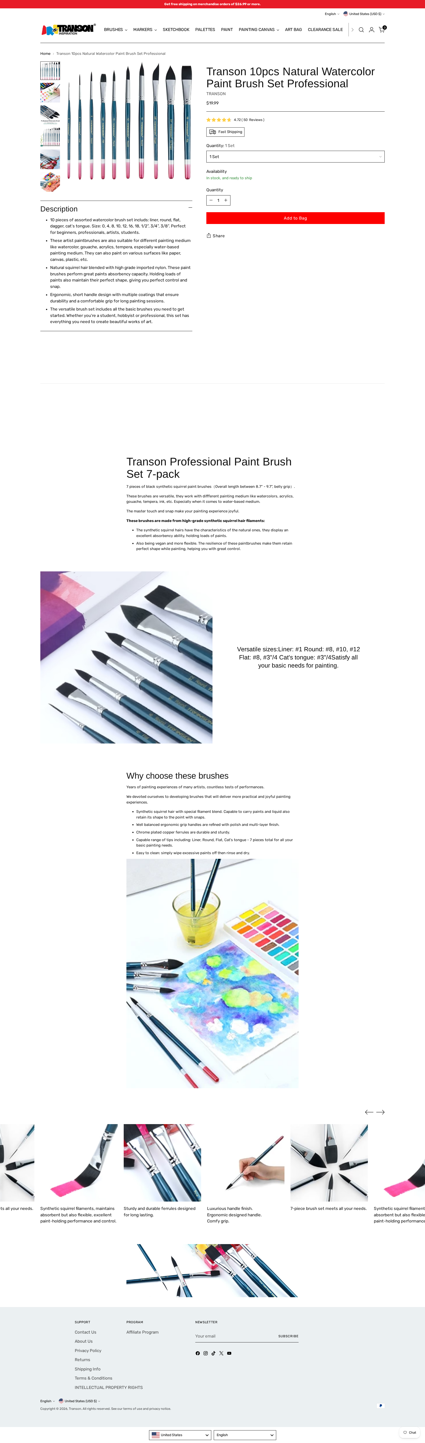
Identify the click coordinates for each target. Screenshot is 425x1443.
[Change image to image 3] (50, 114)
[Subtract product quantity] (211, 200)
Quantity (214, 189)
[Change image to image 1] (50, 70)
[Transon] (68, 29)
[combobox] (180, 1435)
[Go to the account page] (372, 30)
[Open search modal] (361, 30)
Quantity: (220, 145)
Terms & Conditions (93, 1378)
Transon (75, 1409)
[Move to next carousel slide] (380, 421)
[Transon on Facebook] (198, 1354)
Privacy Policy (88, 1350)
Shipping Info (88, 1369)
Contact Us (85, 1332)
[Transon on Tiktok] (214, 1354)
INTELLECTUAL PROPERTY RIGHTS (109, 1387)
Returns (82, 1359)
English (330, 14)
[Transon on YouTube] (230, 1354)
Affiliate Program (142, 1332)
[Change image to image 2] (50, 93)
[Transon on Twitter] (222, 1354)
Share (219, 235)
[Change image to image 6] (50, 182)
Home (45, 53)
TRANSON (216, 93)
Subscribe (288, 1336)
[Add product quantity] (225, 200)
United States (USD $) (365, 14)
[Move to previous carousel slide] (369, 421)
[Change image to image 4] (50, 136)
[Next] (352, 29)
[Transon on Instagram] (206, 1354)
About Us (84, 1341)
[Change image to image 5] (50, 159)
